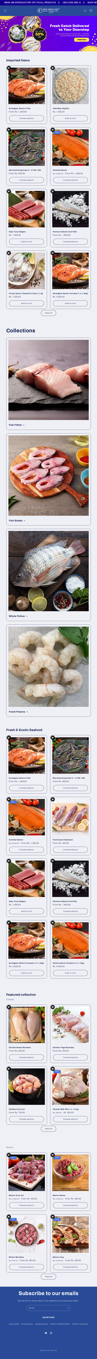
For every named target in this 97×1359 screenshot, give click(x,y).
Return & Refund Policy (60, 1324)
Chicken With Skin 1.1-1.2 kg (65, 1109)
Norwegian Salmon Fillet (19, 108)
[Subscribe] (68, 1308)
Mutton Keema (59, 1195)
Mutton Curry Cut (16, 1195)
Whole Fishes (17, 616)
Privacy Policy (27, 1324)
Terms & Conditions (80, 1324)
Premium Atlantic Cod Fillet (65, 232)
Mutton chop (58, 1257)
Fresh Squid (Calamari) (63, 840)
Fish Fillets (15, 425)
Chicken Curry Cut (17, 1109)
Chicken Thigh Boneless (63, 1047)
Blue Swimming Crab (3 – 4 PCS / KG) (25, 170)
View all (48, 313)
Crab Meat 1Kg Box (61, 108)
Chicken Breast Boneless (20, 1047)
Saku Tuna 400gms (17, 232)
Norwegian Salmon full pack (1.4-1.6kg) (70, 293)
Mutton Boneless (16, 1257)
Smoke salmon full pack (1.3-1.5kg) (68, 963)
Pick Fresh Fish (51, 1350)
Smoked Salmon (60, 170)
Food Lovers (14, 1324)
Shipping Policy (41, 1324)
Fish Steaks (15, 520)
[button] (5, 10)
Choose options (26, 118)
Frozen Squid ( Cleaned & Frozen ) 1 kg (26, 293)
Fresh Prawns (17, 711)
